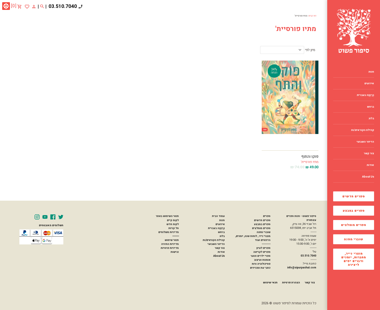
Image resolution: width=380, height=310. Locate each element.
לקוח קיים (173, 220)
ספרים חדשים (353, 196)
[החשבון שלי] (33, 6)
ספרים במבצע (354, 210)
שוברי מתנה (353, 239)
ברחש (221, 232)
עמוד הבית (218, 216)
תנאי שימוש (172, 240)
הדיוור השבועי (216, 244)
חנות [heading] (371, 72)
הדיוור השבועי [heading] (365, 142)
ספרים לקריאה (261, 252)
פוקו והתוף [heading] (309, 156)
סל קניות (173, 228)
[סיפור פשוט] (353, 31)
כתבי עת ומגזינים (260, 268)
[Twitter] (60, 217)
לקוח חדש (172, 224)
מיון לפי (310, 50)
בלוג (222, 236)
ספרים (266, 216)
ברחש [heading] (370, 107)
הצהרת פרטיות (291, 282)
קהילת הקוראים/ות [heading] (362, 130)
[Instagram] (37, 217)
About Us (219, 256)
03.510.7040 (63, 6)
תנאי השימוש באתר (167, 216)
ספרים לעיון (263, 248)
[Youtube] (45, 217)
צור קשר (220, 248)
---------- (266, 244)
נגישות (175, 252)
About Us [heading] (368, 177)
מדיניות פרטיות (170, 248)
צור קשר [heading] (369, 153)
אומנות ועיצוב (262, 260)
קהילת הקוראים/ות (214, 240)
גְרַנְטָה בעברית (216, 228)
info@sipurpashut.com (301, 268)
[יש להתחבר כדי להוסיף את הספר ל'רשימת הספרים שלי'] (27, 7)
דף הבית (312, 15)
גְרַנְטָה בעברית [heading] (365, 95)
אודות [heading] (370, 165)
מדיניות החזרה (170, 244)
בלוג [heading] (371, 118)
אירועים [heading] (369, 83)
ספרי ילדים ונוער (260, 256)
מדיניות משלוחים (168, 232)
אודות (221, 252)
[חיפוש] (42, 7)
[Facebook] (52, 217)
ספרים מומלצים (353, 225)
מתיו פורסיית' (309, 162)
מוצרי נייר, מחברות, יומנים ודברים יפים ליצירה (353, 259)
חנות (222, 220)
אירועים (220, 224)
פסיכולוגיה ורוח (261, 264)
